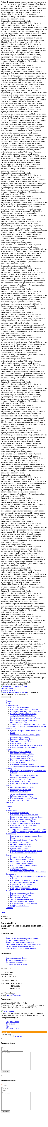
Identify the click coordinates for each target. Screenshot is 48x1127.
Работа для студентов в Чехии (22, 796)
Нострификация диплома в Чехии (23, 798)
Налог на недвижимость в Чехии (23, 714)
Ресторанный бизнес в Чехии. (22, 739)
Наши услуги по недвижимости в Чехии (26, 712)
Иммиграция (11, 769)
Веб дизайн (10, 1024)
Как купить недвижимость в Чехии (24, 709)
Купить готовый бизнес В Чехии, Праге (26, 745)
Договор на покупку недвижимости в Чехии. (28, 726)
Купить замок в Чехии (19, 743)
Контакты (9, 802)
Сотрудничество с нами (19, 800)
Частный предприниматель (16, 960)
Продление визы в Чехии (20, 781)
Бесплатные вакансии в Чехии (22, 788)
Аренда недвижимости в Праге (22, 716)
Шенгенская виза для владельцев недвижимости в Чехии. (23, 721)
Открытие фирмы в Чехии (20, 752)
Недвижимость (12, 705)
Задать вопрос (8, 1011)
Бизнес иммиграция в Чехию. (22, 754)
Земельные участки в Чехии (21, 741)
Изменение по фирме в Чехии (22, 764)
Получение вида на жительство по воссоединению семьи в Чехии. (24, 776)
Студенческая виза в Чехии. (21, 779)
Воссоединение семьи (14, 962)
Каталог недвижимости (19, 707)
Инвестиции (11, 728)
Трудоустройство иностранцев (22, 794)
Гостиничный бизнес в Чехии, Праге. (25, 735)
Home (3, 912)
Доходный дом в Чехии (19, 737)
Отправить (5, 1071)
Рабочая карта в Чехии (19, 792)
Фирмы (9, 750)
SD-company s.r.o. (12, 1028)
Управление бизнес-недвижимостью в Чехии (28, 766)
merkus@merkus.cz (8, 688)
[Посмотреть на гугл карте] (2, 1011)
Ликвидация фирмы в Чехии (21, 758)
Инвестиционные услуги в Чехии (23, 747)
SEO (7, 1026)
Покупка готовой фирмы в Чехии (23, 760)
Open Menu (6, 697)
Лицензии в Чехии (17, 762)
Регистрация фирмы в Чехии (21, 756)
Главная (9, 701)
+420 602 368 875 (8, 690)
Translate (18, 1036)
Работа (8, 785)
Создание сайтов (12, 1022)
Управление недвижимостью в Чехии (25, 718)
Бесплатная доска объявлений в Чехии (21, 949)
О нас (8, 703)
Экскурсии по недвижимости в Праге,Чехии (28, 724)
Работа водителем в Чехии (20, 790)
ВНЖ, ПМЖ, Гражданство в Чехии (24, 783)
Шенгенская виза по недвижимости (20, 942)
